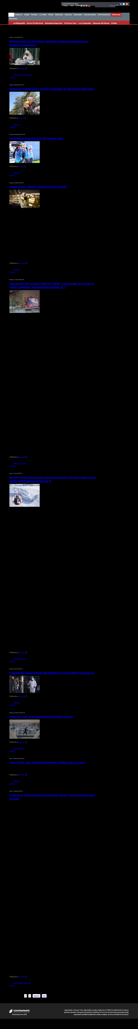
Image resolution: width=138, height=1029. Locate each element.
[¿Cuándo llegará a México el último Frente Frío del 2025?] (24, 207)
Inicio (11, 15)
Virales (114, 23)
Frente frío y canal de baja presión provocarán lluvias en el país (41, 716)
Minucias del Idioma (101, 23)
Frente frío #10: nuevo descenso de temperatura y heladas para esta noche (47, 762)
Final (44, 996)
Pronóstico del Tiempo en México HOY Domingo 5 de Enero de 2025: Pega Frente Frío (51, 673)
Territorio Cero (70, 23)
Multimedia (116, 15)
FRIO (14, 463)
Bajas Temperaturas (26, 75)
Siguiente (36, 996)
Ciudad (26, 15)
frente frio (16, 75)
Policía (50, 15)
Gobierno (18, 15)
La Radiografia (19, 23)
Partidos (34, 15)
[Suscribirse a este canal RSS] (95, 35)
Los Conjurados (84, 23)
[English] (83, 6)
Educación (59, 15)
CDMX (72, 5)
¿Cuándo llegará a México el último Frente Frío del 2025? (38, 186)
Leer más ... (12, 77)
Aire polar (16, 659)
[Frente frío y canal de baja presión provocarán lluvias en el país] (24, 738)
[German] (88, 6)
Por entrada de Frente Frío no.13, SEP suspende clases (36, 138)
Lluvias (22, 748)
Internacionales (90, 15)
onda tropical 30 (25, 983)
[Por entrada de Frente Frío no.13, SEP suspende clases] (24, 162)
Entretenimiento (104, 15)
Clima (24, 463)
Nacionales (78, 15)
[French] (85, 6)
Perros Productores (35, 23)
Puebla (65, 5)
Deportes (68, 15)
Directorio (13, 19)
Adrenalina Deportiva (53, 23)
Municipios (22, 263)
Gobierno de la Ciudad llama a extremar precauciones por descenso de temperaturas (52, 89)
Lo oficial (42, 15)
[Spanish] (80, 6)
